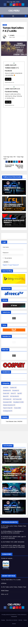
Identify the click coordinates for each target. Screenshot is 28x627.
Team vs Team (7, 408)
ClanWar (13, 387)
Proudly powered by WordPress (9, 614)
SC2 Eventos (7, 399)
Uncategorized (7, 410)
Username (6, 247)
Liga (19, 393)
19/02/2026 (8, 495)
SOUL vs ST (4, 594)
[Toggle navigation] (13, 16)
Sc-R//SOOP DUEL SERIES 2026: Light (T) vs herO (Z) (13, 492)
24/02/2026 (8, 478)
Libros (13, 393)
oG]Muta (3, 583)
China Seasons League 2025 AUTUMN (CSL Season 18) (13, 206)
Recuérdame (8, 258)
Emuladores (7, 390)
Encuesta (16, 390)
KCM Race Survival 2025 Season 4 (14, 221)
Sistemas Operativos (9, 405)
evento (5, 185)
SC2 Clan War (14, 396)
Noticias (20, 620)
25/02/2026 (8, 461)
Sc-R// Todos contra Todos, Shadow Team (13, 458)
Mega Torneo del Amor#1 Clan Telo (19, 167)
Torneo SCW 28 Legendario (9, 166)
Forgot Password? (13, 265)
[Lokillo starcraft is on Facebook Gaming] (14, 96)
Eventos (14, 623)
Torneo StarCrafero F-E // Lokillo (11, 579)
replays (25, 620)
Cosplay (3, 620)
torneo (4, 24)
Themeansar (14, 616)
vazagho (12, 35)
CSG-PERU (14, 10)
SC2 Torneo (17, 399)
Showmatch (7, 402)
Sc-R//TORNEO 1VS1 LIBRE (12, 189)
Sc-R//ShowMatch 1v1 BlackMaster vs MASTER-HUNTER (13, 475)
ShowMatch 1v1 (7, 202)
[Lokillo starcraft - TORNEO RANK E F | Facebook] (14, 73)
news (10, 185)
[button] (23, 16)
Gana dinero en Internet (11, 620)
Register (5, 265)
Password (5, 252)
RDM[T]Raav (5, 590)
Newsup (23, 614)
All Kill (5, 387)
